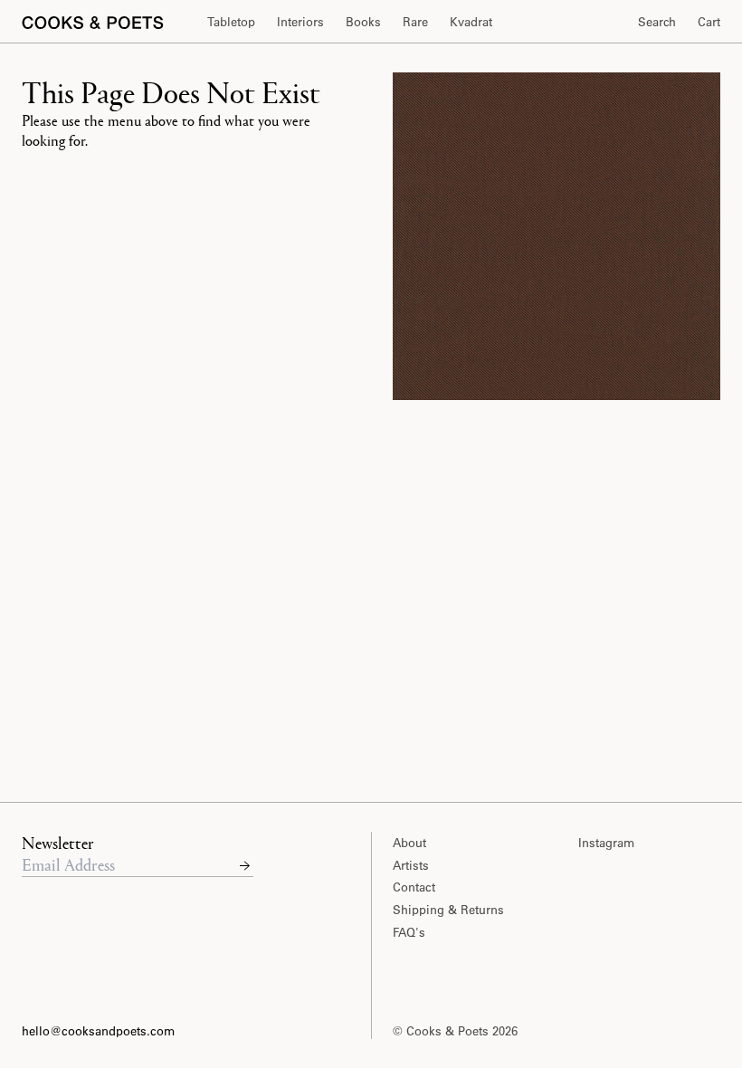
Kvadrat (471, 21)
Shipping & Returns (448, 909)
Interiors (300, 21)
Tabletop (231, 21)
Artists (411, 865)
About (409, 842)
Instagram (606, 842)
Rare (415, 21)
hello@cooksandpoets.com (98, 1030)
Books (363, 21)
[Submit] (244, 864)
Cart (709, 21)
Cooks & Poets (449, 1030)
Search (657, 21)
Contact (414, 886)
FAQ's (409, 931)
